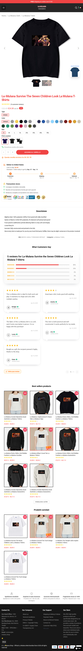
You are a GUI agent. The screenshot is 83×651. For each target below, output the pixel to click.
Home (4, 16)
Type (3, 111)
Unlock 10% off (4, 642)
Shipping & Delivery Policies (51, 614)
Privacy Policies (27, 620)
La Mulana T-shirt (28, 16)
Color (3, 118)
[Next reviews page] (77, 372)
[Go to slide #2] (47, 83)
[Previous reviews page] (67, 372)
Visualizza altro (41, 502)
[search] (76, 7)
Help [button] (79, 648)
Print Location (6, 136)
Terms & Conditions (29, 617)
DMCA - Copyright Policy (30, 623)
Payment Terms (48, 617)
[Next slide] (78, 48)
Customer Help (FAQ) (50, 625)
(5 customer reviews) (17, 104)
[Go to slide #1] (36, 83)
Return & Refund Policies (51, 620)
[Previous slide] (5, 48)
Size (3, 129)
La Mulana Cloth (14, 16)
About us (25, 614)
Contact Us (46, 623)
